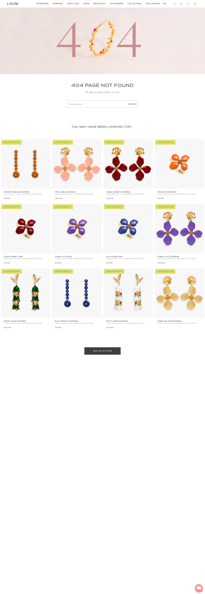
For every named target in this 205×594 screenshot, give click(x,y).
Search (132, 104)
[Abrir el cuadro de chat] (199, 588)
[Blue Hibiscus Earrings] (77, 293)
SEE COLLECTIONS (102, 351)
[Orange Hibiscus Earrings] (25, 164)
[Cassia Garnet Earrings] (128, 164)
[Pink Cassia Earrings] (77, 164)
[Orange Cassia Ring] (179, 164)
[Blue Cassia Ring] (128, 228)
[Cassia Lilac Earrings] (179, 228)
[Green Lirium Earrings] (25, 293)
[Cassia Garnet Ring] (25, 228)
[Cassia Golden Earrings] (179, 293)
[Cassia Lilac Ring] (77, 228)
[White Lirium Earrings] (128, 293)
